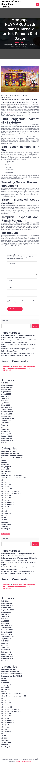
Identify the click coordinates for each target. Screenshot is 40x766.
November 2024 (7, 414)
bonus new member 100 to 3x (12, 456)
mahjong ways (5, 533)
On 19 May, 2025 (6, 95)
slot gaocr (5, 507)
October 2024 (6, 416)
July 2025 (5, 396)
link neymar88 (11, 112)
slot (22, 43)
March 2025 (5, 405)
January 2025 (6, 409)
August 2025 (6, 394)
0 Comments (7, 97)
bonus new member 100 (10, 453)
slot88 (3, 518)
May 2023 (4, 443)
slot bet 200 (5, 482)
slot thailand (6, 513)
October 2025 (6, 389)
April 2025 (5, 403)
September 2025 (7, 392)
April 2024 (5, 429)
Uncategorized (6, 529)
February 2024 (6, 434)
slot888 (4, 520)
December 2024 (7, 412)
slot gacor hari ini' (8, 504)
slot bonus (5, 487)
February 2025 (6, 407)
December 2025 (7, 385)
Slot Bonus (6, 366)
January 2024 (6, 436)
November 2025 (7, 387)
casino (3, 460)
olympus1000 (6, 471)
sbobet (4, 473)
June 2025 (5, 398)
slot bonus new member (10, 491)
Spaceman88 (6, 524)
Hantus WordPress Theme (23, 761)
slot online (5, 509)
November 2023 (7, 440)
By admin (17, 95)
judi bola (4, 462)
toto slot (4, 526)
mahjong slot (6, 467)
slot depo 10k (6, 495)
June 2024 (5, 425)
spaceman (5, 522)
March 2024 (5, 432)
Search (4, 320)
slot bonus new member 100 (11, 493)
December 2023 (7, 438)
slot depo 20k (6, 498)
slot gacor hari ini (7, 502)
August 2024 (6, 420)
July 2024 (5, 423)
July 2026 (5, 383)
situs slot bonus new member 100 (13, 478)
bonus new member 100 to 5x (12, 458)
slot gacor (5, 500)
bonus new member (8, 451)
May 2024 (4, 427)
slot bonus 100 (6, 489)
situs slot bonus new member (12, 476)
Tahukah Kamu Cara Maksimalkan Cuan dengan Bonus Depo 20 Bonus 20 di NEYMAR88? (19, 368)
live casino (5, 464)
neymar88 (5, 469)
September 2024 (7, 418)
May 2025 (4, 401)
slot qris (4, 511)
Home (16, 43)
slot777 (4, 515)
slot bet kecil (6, 484)
